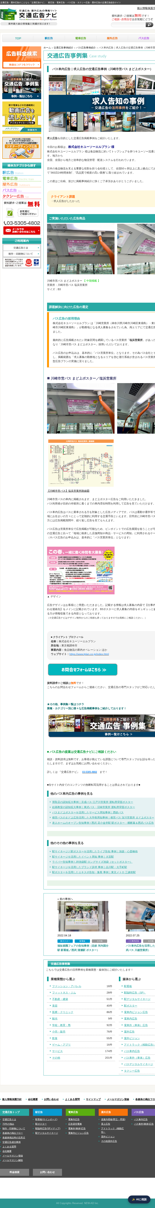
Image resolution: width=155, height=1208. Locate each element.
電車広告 (81, 38)
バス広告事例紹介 (86, 47)
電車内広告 (130, 1018)
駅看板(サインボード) (46, 1119)
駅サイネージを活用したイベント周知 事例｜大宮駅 (83, 856)
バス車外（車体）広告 (137, 1057)
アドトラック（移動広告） (112, 1130)
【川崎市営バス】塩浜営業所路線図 (68, 490)
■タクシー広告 (21, 196)
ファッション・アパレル (66, 986)
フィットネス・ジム (64, 992)
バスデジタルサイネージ (138, 1064)
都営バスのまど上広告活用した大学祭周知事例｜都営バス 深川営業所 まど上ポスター (103, 817)
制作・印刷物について (21, 254)
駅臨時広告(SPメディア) (47, 1128)
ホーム (47, 47)
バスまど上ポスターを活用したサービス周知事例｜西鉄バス (88, 812)
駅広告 (49, 38)
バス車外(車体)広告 (144, 1124)
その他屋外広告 (109, 1141)
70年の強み (8, 1124)
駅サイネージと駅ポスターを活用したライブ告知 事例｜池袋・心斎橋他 (95, 851)
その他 (56, 1057)
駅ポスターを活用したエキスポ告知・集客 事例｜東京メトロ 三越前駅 (94, 872)
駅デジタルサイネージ (137, 999)
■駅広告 (21, 173)
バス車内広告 (132, 1051)
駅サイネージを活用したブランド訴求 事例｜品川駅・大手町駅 (89, 867)
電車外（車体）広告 (136, 1025)
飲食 (54, 1038)
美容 (54, 1005)
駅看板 (128, 986)
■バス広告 (21, 190)
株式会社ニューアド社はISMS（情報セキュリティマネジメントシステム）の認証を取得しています (21, 262)
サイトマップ (93, 1099)
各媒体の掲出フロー (12, 1133)
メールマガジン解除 (12, 1160)
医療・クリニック (62, 1012)
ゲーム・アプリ (61, 1044)
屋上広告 (105, 1124)
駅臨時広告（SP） (135, 992)
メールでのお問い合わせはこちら (21, 230)
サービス (57, 1051)
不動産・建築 (60, 999)
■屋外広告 (21, 184)
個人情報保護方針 (12, 1099)
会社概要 (33, 1099)
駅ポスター (130, 1005)
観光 (54, 1018)
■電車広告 (21, 179)
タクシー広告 (132, 1070)
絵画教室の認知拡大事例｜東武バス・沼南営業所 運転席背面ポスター (93, 807)
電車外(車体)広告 (77, 1128)
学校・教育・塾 (61, 1025)
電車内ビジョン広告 (136, 1012)
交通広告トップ (11, 1112)
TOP (17, 38)
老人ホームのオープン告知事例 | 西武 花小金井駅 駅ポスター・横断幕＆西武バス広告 (103, 822)
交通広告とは (21, 248)
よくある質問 (72, 1099)
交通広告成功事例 (11, 1142)
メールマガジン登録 (118, 1099)
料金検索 (14, 1172)
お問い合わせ (51, 1099)
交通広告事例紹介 (63, 47)
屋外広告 (112, 38)
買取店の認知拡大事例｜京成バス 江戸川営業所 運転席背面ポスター (92, 802)
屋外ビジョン (132, 1038)
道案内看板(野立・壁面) (113, 1119)
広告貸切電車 (75, 1124)
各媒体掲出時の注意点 (13, 1137)
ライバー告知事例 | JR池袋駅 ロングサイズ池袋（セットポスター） (92, 861)
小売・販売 (58, 1031)
